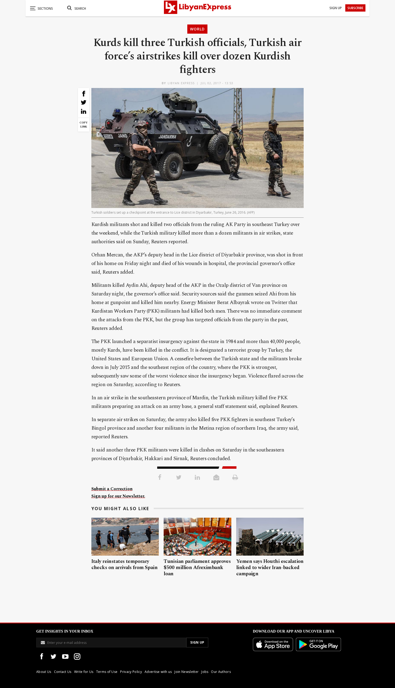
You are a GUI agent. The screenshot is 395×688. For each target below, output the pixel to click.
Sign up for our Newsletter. (118, 496)
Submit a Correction (111, 489)
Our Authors (221, 671)
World (197, 28)
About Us (43, 671)
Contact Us (62, 671)
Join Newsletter (186, 671)
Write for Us (84, 671)
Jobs (204, 671)
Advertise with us (158, 671)
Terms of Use (107, 671)
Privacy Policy (131, 671)
